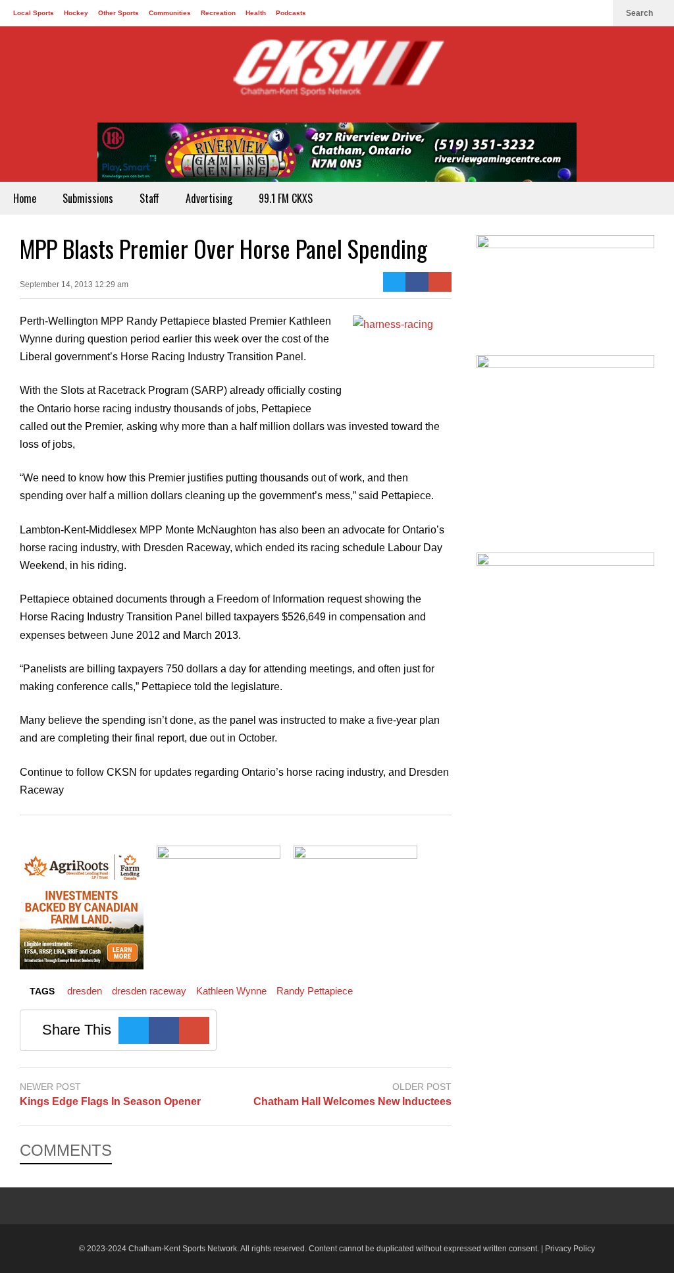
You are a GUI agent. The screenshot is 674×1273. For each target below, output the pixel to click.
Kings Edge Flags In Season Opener (110, 1101)
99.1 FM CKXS (286, 198)
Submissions (88, 198)
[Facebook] (554, 13)
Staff (149, 198)
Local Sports (33, 12)
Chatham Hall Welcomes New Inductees (352, 1101)
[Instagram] (596, 13)
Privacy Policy (570, 1248)
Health (256, 12)
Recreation (218, 12)
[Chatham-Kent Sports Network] (337, 74)
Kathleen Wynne (231, 990)
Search (640, 13)
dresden (84, 990)
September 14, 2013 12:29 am (74, 284)
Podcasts (291, 12)
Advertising (209, 198)
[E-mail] (440, 282)
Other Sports (118, 12)
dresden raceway (149, 990)
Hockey (76, 12)
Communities (170, 12)
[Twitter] (575, 13)
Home (24, 198)
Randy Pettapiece (314, 990)
